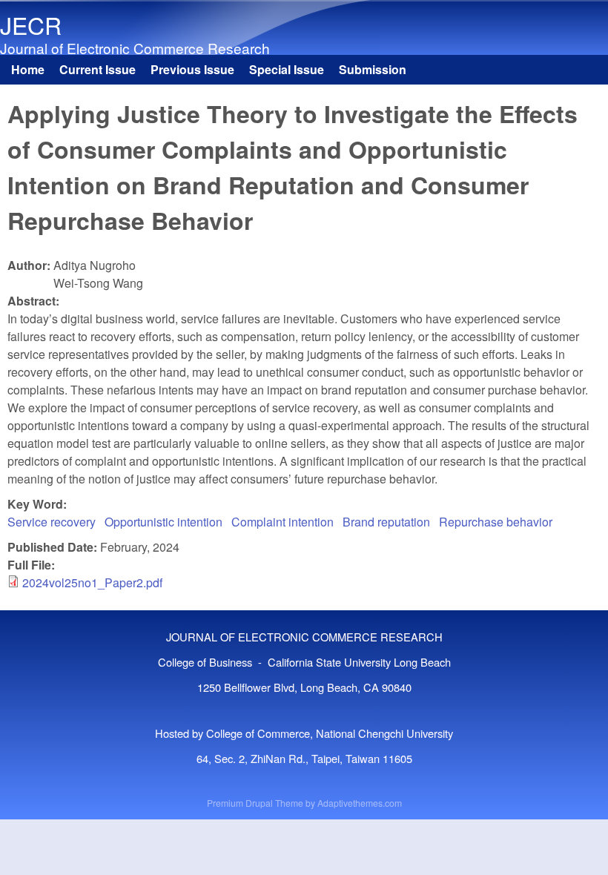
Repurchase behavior (495, 521)
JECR (31, 24)
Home (27, 69)
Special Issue (286, 69)
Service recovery (51, 521)
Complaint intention (282, 521)
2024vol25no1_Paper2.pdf (92, 582)
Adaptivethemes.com (359, 802)
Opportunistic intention (163, 521)
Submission (372, 69)
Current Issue (97, 69)
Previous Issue (192, 69)
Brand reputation (386, 521)
